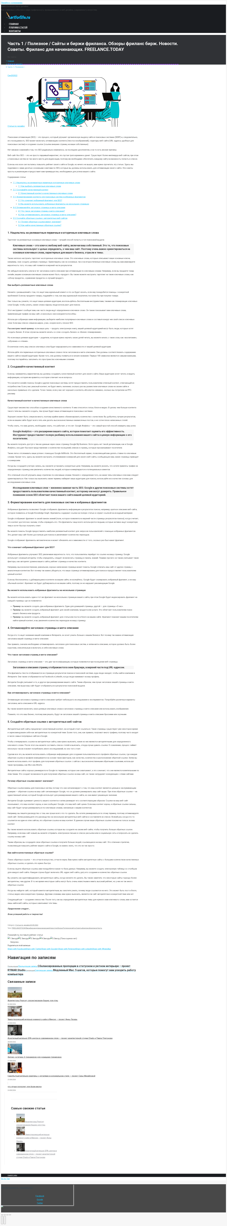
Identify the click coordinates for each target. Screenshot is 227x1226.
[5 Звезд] (55, 938)
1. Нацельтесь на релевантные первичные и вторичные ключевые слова (46, 182)
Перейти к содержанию (11, 3)
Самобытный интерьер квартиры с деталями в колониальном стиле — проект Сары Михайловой (51, 1076)
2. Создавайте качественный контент (30, 190)
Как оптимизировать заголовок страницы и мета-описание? (47, 214)
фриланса (93, 928)
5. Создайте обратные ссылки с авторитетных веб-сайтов (40, 218)
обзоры (59, 928)
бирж (28, 928)
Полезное (67, 928)
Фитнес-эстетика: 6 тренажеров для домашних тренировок (35, 1057)
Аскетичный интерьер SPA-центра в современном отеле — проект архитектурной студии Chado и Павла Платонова (60, 1038)
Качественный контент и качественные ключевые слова (45, 193)
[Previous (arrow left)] (2, 1220)
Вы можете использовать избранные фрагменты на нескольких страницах (53, 204)
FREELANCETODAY (19, 928)
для (36, 928)
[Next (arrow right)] (5, 1220)
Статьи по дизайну (15, 64)
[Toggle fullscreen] (7, 1214)
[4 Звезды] (45, 938)
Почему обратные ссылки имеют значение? (39, 222)
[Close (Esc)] (2, 1214)
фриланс (85, 928)
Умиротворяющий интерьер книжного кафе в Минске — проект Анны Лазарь (42, 1019)
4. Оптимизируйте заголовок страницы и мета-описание (39, 207)
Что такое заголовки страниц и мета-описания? (41, 211)
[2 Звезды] (23, 938)
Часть (99, 928)
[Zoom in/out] (10, 1214)
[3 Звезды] (34, 938)
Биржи (32, 928)
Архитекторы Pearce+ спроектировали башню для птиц (33, 1000)
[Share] (5, 1214)
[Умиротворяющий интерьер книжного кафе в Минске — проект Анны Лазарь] (20, 1134)
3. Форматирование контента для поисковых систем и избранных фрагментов (49, 197)
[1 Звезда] (13, 938)
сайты (73, 928)
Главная (11, 61)
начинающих (44, 928)
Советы (79, 928)
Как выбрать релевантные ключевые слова (39, 186)
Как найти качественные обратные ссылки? (39, 225)
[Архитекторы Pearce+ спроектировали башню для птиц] (20, 1122)
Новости (52, 928)
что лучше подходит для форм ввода (25, 1086)
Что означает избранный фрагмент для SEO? (40, 200)
